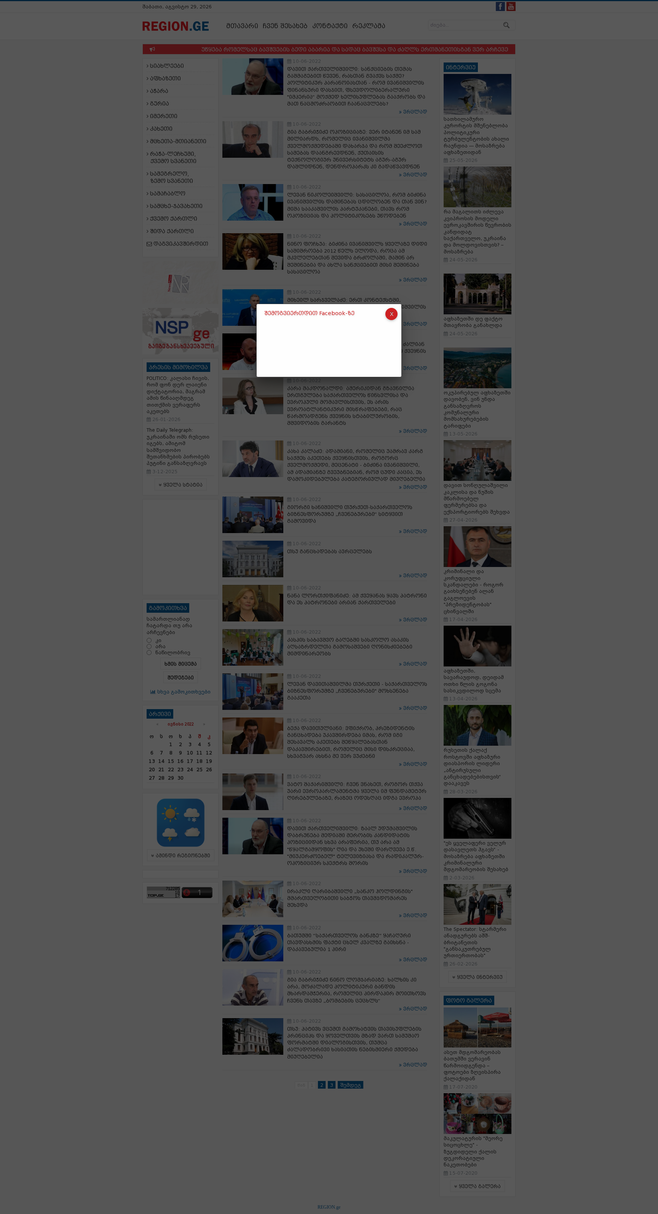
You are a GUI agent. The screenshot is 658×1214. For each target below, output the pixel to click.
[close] (391, 314)
